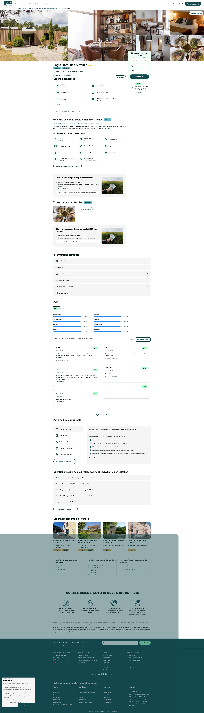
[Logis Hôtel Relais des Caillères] (114, 530)
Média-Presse (106, 670)
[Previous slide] (55, 213)
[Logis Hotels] (8, 3)
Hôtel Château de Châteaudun (127, 566)
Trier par (132, 339)
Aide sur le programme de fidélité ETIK (87, 660)
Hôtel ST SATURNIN (92, 572)
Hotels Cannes (107, 699)
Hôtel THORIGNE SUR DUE (94, 567)
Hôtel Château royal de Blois (127, 568)
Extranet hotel (106, 657)
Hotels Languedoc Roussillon (85, 702)
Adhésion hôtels (107, 660)
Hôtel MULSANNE (92, 574)
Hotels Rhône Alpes (83, 690)
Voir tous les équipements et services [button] (67, 166)
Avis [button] (79, 112)
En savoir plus (138, 92)
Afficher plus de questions (64, 509)
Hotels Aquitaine (82, 695)
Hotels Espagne (57, 697)
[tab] (62, 221)
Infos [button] (73, 112)
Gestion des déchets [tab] (65, 448)
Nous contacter (82, 662)
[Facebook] (102, 674)
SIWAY (115, 711)
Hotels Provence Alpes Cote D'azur (86, 692)
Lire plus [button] (109, 128)
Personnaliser (9, 705)
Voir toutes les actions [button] (94, 457)
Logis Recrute (106, 667)
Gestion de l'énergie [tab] (65, 429)
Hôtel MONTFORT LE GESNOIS (95, 565)
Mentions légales (131, 655)
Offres (31, 4)
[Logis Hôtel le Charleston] (139, 530)
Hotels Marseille (107, 692)
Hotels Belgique (57, 699)
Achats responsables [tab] (65, 455)
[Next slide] (73, 213)
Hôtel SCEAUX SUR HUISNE (94, 569)
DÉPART (144, 57)
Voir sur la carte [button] (87, 71)
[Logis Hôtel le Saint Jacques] (64, 530)
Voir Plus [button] (58, 104)
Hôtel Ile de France (60, 569)
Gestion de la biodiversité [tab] (67, 442)
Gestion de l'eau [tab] (64, 435)
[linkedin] (110, 674)
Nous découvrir (46, 4)
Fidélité (37, 4)
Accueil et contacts (63, 274)
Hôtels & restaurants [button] (21, 4)
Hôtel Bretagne (59, 568)
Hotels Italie (56, 692)
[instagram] (106, 674)
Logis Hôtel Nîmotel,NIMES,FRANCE (137, 696)
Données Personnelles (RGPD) (134, 657)
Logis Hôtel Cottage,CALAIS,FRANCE (138, 701)
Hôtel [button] (56, 112)
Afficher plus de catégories (63, 461)
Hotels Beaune (107, 697)
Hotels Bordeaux (108, 702)
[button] (3, 710)
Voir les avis (68, 75)
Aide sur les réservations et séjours (86, 657)
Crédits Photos (131, 667)
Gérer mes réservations (83, 655)
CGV (128, 662)
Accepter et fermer (26, 705)
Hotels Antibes (107, 695)
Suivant (107, 415)
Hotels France (56, 690)
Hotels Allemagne (57, 702)
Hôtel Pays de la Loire (60, 566)
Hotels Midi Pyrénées (83, 697)
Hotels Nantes (107, 690)
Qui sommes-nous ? (107, 655)
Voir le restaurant (86, 209)
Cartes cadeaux (106, 662)
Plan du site (130, 665)
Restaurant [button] (65, 112)
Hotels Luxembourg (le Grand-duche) (62, 704)
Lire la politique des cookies (9, 699)
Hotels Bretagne (82, 699)
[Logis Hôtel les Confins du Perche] (89, 530)
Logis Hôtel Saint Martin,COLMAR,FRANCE (139, 699)
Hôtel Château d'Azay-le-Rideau (127, 569)
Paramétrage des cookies (133, 660)
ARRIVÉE (134, 57)
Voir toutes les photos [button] (196, 13)
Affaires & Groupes (107, 665)
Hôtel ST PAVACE (92, 571)
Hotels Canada (57, 695)
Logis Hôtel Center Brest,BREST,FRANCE (139, 694)
